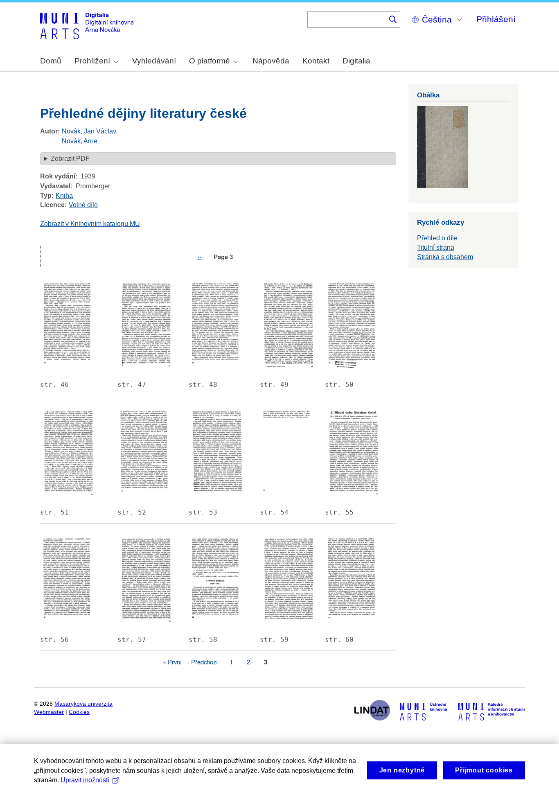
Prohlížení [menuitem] (92, 61)
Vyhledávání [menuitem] (154, 61)
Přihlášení (496, 19)
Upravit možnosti (85, 780)
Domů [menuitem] (50, 61)
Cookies (79, 712)
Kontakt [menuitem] (315, 61)
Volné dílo (83, 204)
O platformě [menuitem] (209, 61)
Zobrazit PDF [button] (70, 158)
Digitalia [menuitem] (356, 61)
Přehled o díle (437, 238)
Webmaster (49, 712)
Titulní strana (435, 247)
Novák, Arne (79, 141)
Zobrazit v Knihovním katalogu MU (90, 223)
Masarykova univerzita (83, 704)
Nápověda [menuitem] (270, 61)
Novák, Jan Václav (89, 131)
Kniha (64, 195)
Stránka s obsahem (445, 256)
